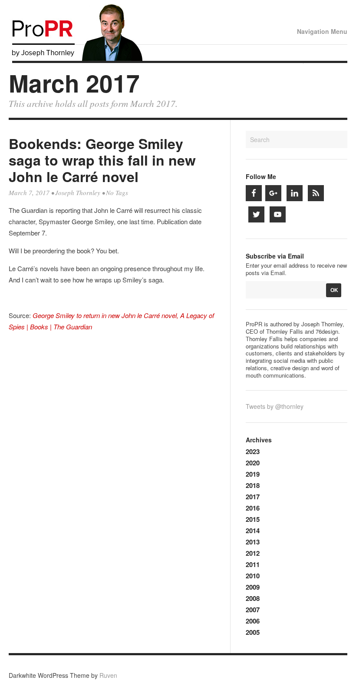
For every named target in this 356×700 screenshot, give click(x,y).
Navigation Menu (322, 31)
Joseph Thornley (77, 192)
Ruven (108, 675)
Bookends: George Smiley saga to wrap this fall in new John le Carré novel (102, 159)
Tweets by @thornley (274, 406)
